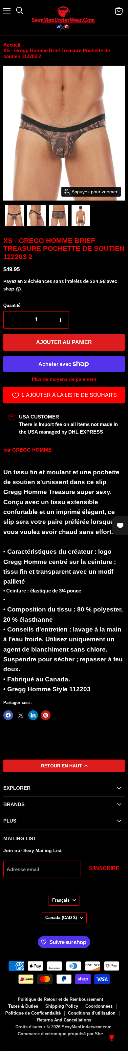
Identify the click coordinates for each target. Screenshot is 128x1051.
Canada (61, 917)
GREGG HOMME (32, 450)
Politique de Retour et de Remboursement (60, 999)
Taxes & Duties (23, 1006)
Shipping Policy (61, 1006)
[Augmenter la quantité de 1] (60, 319)
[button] (14, 215)
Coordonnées (99, 1006)
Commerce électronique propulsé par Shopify (64, 1033)
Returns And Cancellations (64, 1020)
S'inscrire (104, 868)
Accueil (11, 45)
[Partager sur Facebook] (8, 715)
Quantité (11, 305)
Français (61, 900)
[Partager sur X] (21, 715)
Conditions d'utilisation (92, 1013)
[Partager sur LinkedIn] (33, 715)
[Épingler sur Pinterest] (46, 715)
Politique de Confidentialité (33, 1013)
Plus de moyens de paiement (64, 379)
